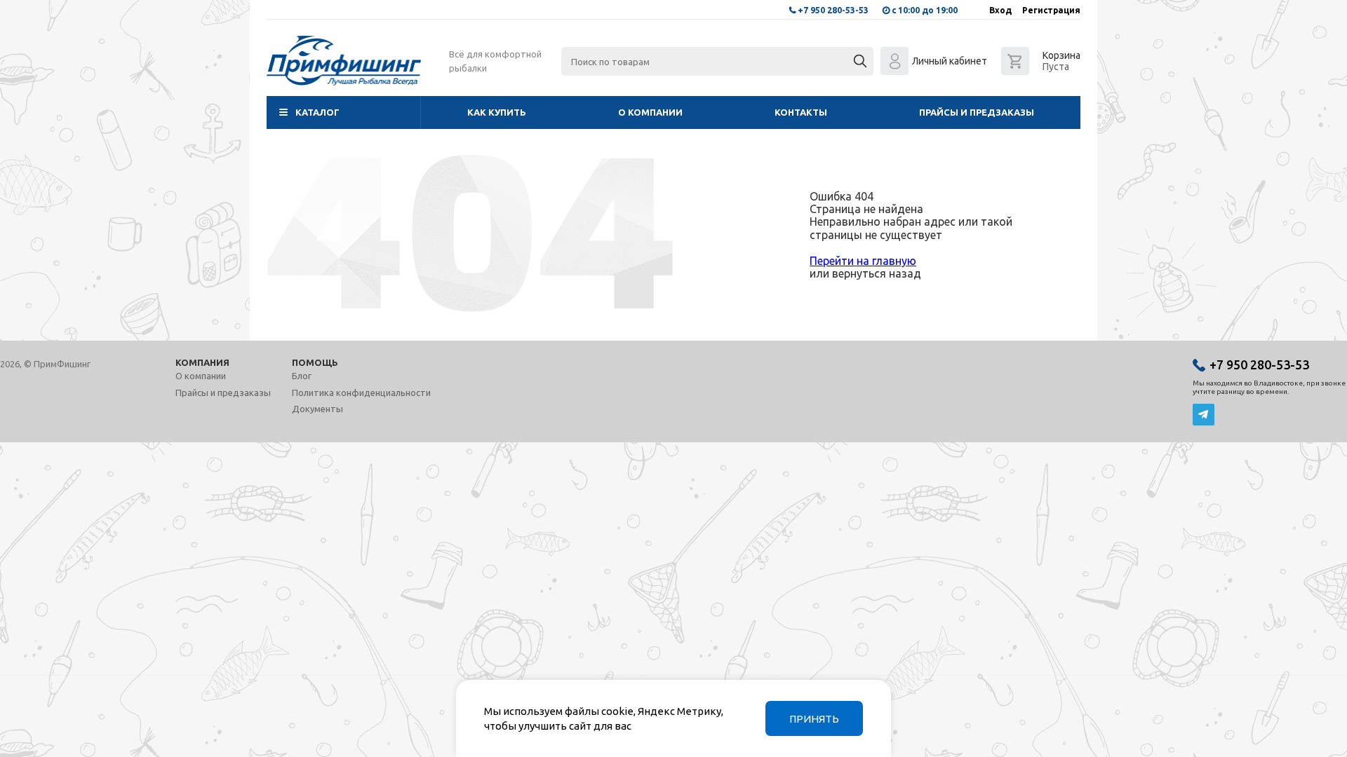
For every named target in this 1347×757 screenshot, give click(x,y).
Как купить (496, 112)
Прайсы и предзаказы (976, 112)
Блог (301, 376)
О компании (650, 112)
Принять (814, 719)
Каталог (317, 112)
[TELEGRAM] (1203, 414)
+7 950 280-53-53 (833, 10)
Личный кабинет (949, 61)
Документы (317, 409)
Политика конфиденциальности (361, 392)
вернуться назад (876, 273)
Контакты (801, 112)
